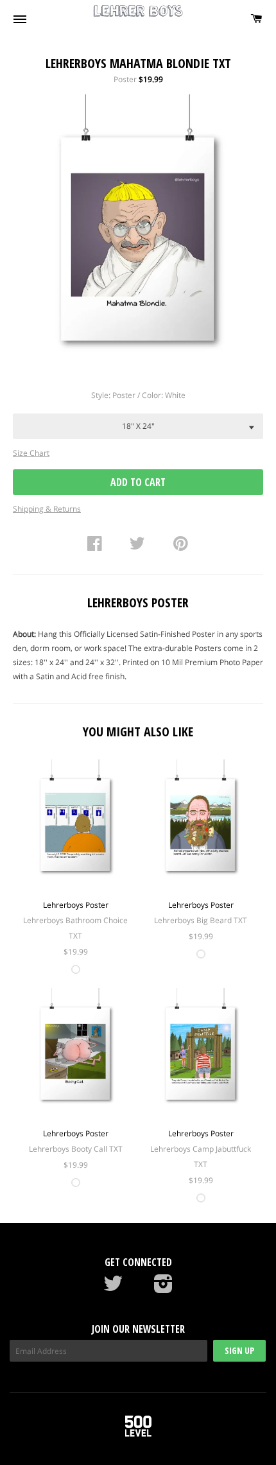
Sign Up (239, 1350)
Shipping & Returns (47, 508)
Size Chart (31, 452)
